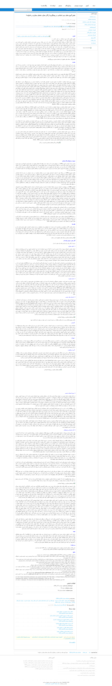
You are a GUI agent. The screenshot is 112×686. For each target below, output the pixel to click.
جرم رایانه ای (92, 665)
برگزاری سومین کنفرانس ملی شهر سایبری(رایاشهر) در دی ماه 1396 (39, 666)
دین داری (63, 602)
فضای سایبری (61, 600)
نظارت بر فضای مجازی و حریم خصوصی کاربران (63, 619)
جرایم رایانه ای (68, 602)
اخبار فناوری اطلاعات (91, 9)
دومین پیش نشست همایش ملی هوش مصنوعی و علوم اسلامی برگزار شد (38, 660)
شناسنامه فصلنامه (92, 19)
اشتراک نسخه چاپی (92, 35)
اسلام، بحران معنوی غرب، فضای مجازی (65, 611)
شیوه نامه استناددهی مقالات (90, 24)
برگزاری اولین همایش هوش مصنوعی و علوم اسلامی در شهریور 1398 (38, 664)
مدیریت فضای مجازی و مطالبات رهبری (65, 631)
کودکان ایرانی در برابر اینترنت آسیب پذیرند (86, 675)
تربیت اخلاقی (57, 602)
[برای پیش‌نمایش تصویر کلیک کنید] (33, 36)
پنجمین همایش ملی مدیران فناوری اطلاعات (44, 668)
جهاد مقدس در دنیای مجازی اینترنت (87, 672)
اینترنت (56, 600)
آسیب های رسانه (34, 600)
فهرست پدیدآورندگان (91, 32)
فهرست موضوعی (92, 29)
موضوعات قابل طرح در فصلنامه (89, 22)
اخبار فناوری (68, 9)
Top (16, 652)
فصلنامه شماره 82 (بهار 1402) (65, 613)
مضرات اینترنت (27, 600)
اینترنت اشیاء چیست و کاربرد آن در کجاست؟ (85, 661)
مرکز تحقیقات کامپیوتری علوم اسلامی (52, 683)
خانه (89, 652)
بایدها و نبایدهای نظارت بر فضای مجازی (65, 627)
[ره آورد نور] (24, 4)
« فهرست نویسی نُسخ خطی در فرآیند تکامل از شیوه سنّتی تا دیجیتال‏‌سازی (47, 637)
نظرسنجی (75, 9)
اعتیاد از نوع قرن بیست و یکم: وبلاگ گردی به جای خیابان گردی (82, 670)
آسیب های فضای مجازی (43, 600)
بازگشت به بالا (72, 642)
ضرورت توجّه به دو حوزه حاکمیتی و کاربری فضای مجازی (61, 615)
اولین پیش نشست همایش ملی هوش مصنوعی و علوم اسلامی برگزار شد (38, 662)
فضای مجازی (67, 600)
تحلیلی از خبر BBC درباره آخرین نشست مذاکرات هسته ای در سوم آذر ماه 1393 (78, 663)
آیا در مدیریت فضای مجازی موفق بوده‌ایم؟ (64, 623)
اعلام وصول (93, 37)
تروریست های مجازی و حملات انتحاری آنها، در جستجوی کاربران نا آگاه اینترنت (79, 668)
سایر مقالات (82, 9)
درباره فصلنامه (93, 16)
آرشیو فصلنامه (93, 27)
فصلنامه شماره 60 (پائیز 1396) (62, 598)
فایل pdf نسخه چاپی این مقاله (60, 605)
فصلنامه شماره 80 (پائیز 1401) (65, 617)
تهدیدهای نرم (51, 600)
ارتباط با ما (93, 43)
